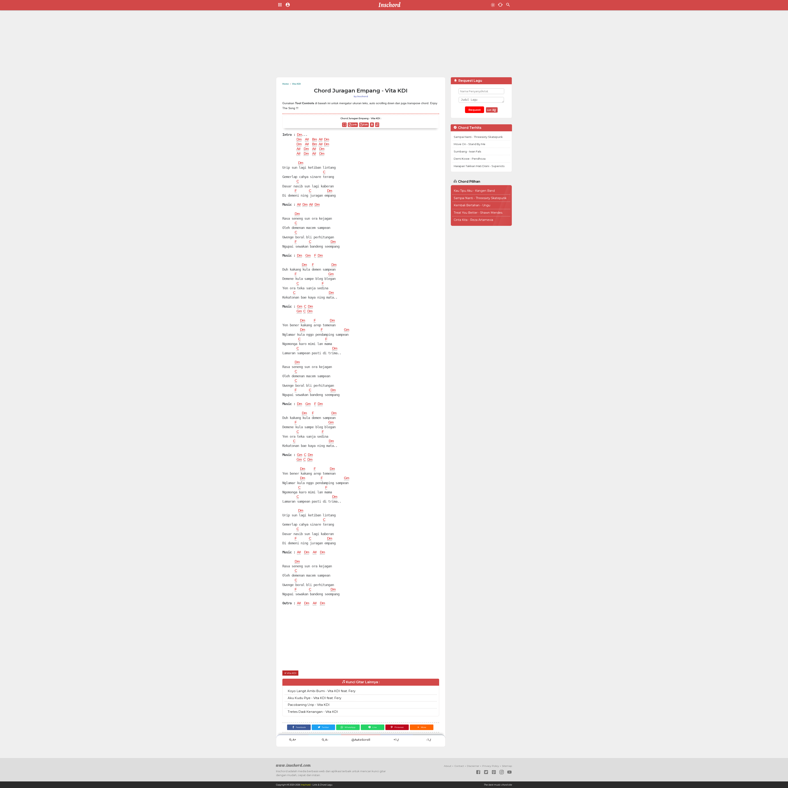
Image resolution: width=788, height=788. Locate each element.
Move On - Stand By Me (469, 144)
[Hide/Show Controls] (377, 124)
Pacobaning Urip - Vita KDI (309, 705)
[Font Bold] (372, 124)
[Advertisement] (394, 45)
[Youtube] (509, 772)
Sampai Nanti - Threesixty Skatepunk (478, 136)
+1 (395, 740)
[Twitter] (486, 772)
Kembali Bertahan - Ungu (472, 205)
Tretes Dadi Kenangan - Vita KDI (313, 712)
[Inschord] (390, 5)
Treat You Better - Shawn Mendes (478, 213)
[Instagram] (501, 772)
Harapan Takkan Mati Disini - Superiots (479, 166)
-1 (427, 740)
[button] (421, 727)
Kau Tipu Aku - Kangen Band (474, 191)
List (489, 109)
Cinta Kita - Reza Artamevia (473, 220)
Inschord (305, 784)
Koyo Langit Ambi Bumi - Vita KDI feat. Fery (321, 691)
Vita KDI (291, 673)
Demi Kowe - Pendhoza (470, 158)
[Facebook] (478, 772)
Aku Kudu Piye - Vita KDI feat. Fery (314, 698)
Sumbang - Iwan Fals (467, 151)
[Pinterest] (493, 772)
